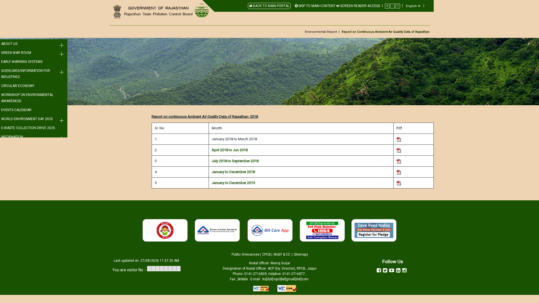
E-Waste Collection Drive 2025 (28, 128)
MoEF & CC (282, 254)
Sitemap (300, 254)
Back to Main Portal (270, 6)
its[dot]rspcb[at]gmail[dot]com (285, 279)
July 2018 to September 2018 (235, 161)
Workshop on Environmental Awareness (27, 98)
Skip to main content (316, 6)
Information (12, 137)
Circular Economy (17, 86)
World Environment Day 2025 (27, 119)
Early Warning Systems (21, 62)
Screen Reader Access (359, 6)
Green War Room (16, 53)
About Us (9, 44)
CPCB (266, 254)
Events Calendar (16, 110)
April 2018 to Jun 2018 (230, 150)
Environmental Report (321, 32)
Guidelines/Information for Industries (25, 74)
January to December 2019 (233, 183)
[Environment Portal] (160, 12)
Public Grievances (245, 254)
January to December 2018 (233, 172)
